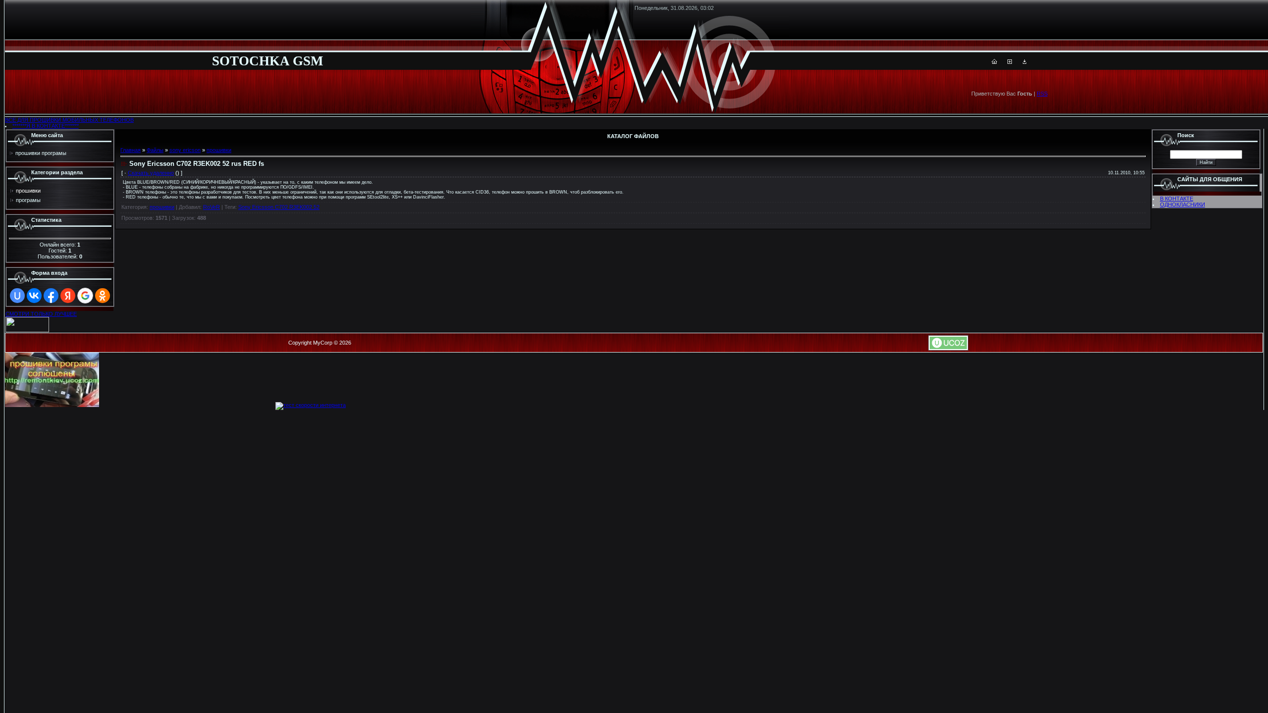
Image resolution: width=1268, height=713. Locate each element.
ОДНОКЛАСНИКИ (1182, 204)
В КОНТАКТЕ (1176, 199)
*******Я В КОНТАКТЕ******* (45, 126)
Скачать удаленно (151, 173)
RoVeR (211, 207)
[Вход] (1024, 62)
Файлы (155, 150)
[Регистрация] (1009, 62)
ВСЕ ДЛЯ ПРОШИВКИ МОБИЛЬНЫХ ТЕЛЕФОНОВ (69, 120)
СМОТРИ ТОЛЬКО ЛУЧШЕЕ (41, 314)
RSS (1042, 94)
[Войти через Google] (85, 296)
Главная (130, 150)
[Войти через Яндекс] (67, 295)
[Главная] (994, 62)
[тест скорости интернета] (310, 405)
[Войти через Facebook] (51, 295)
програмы (28, 200)
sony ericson (185, 150)
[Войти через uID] (17, 295)
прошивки (28, 191)
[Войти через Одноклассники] (102, 295)
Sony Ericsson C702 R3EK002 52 (278, 207)
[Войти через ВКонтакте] (34, 295)
